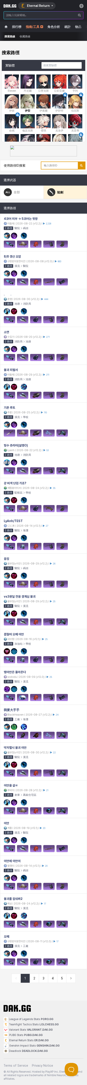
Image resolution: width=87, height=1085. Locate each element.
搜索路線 (9, 36)
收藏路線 (25, 36)
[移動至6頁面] (71, 978)
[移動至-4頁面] (16, 978)
